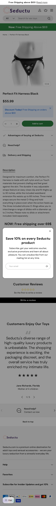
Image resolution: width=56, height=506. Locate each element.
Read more (42, 2)
